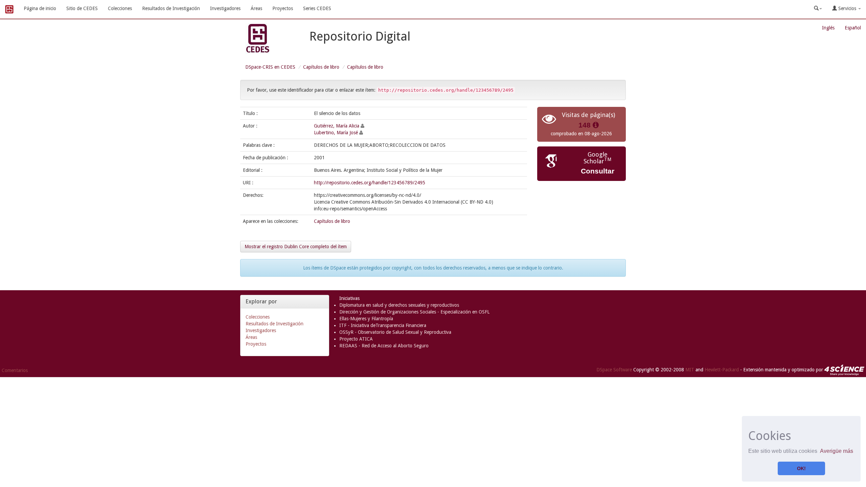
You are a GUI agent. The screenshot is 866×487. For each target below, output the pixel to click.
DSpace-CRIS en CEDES (270, 67)
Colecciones (120, 8)
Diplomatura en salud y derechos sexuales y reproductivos (399, 305)
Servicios (847, 8)
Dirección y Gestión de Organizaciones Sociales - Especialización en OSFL (414, 312)
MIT (689, 369)
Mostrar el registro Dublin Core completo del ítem (296, 246)
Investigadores (225, 8)
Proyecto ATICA (356, 339)
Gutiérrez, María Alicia (336, 126)
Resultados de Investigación (171, 8)
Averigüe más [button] (836, 451)
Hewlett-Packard (722, 369)
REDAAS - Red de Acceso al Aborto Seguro (384, 345)
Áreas (256, 8)
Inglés (828, 27)
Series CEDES (317, 8)
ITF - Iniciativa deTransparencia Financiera (382, 325)
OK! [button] (801, 468)
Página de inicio (40, 8)
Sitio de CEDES (82, 8)
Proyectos (282, 8)
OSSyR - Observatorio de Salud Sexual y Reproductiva (395, 332)
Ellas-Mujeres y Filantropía (366, 318)
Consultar (597, 171)
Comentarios (15, 370)
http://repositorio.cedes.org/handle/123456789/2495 (369, 182)
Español (853, 27)
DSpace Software (614, 369)
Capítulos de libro (321, 67)
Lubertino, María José (336, 132)
